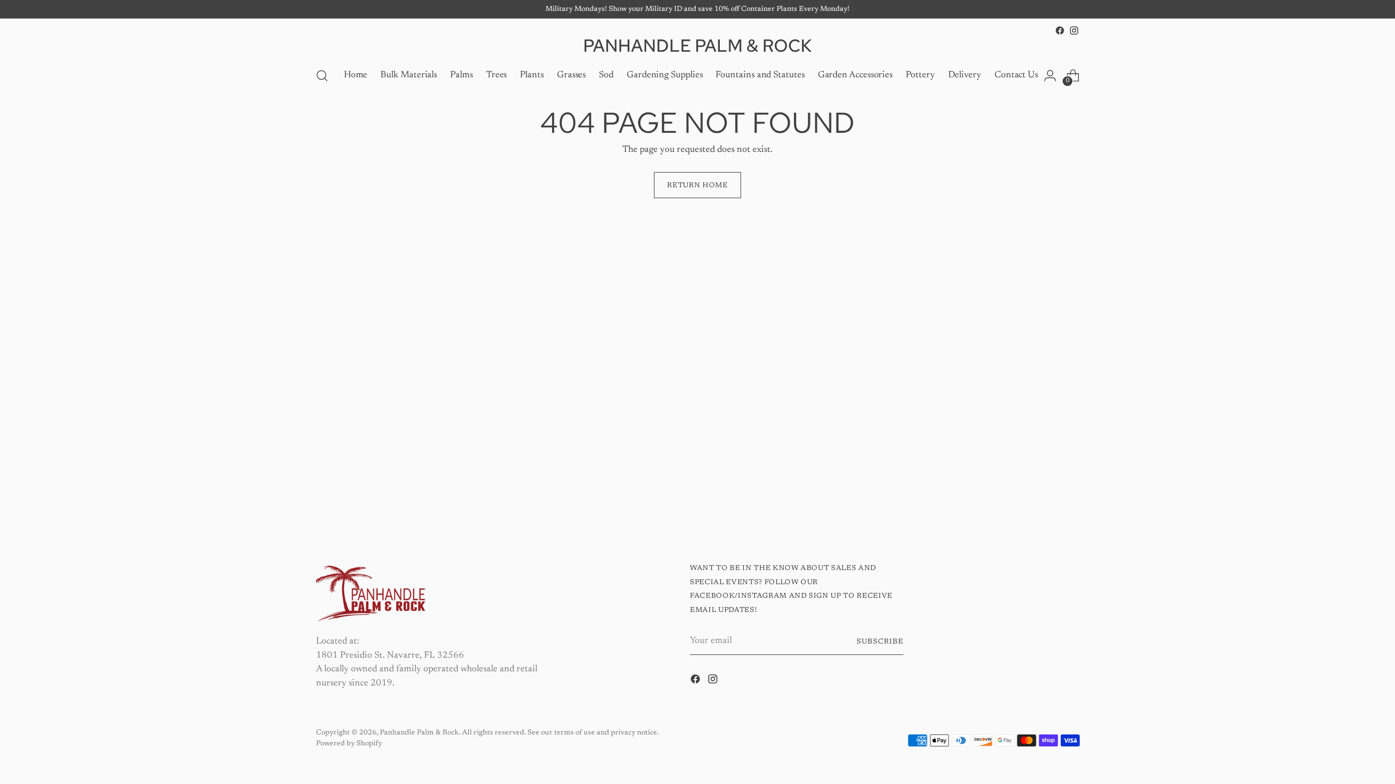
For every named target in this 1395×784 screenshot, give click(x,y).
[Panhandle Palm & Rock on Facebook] (1060, 30)
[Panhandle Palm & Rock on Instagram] (1074, 30)
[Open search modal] (322, 76)
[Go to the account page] (1050, 76)
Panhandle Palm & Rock (419, 732)
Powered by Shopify (349, 743)
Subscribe (880, 641)
